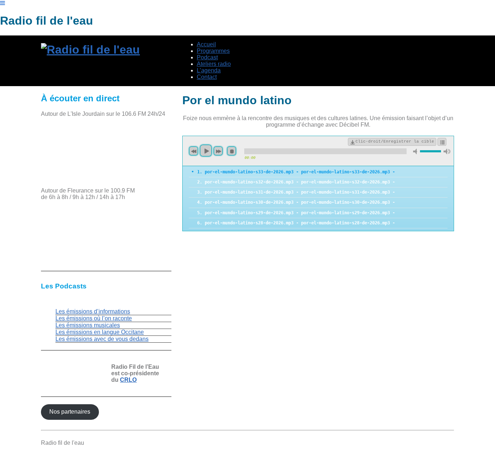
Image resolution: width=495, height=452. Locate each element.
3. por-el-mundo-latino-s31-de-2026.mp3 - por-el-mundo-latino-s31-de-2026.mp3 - (296, 192)
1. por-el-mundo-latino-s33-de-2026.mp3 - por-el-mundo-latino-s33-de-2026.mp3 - (296, 171)
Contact (207, 77)
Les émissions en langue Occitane (99, 332)
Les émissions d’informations (92, 311)
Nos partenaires (69, 412)
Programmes (213, 51)
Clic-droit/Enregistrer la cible (394, 141)
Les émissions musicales (87, 325)
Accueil (206, 44)
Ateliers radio (214, 64)
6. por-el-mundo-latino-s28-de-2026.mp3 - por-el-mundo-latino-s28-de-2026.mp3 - (296, 222)
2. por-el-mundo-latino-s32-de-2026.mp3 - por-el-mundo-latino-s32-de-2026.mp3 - (296, 182)
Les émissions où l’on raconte (93, 318)
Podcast (207, 57)
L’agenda (209, 70)
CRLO (128, 380)
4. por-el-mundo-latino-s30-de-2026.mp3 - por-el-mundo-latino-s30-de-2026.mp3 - (296, 202)
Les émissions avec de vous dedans (102, 339)
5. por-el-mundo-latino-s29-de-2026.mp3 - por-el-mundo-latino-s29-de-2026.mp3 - (296, 212)
